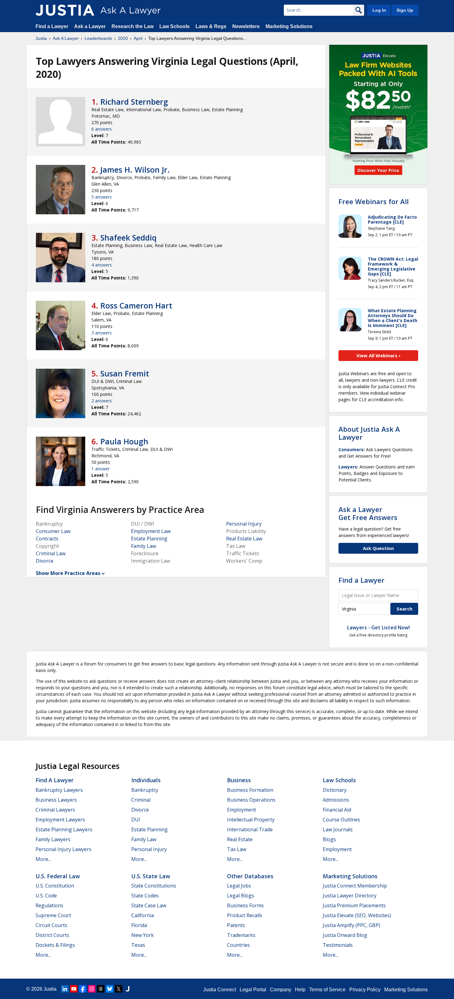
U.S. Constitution (55, 885)
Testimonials (338, 945)
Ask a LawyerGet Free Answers (367, 513)
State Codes (145, 895)
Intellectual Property (251, 819)
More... (43, 859)
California (142, 915)
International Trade (250, 829)
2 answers (101, 401)
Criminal (140, 799)
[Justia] (65, 10)
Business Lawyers (56, 799)
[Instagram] (91, 989)
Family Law (143, 546)
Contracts (47, 538)
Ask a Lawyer (90, 26)
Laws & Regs (210, 26)
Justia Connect (219, 989)
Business (239, 780)
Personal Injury (244, 523)
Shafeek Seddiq (128, 237)
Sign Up (405, 10)
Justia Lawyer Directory (349, 895)
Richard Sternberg (134, 101)
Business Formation (250, 790)
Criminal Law (50, 553)
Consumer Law (53, 531)
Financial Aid (337, 809)
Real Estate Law (244, 538)
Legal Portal (253, 989)
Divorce (44, 560)
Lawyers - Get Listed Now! (378, 627)
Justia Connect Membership (355, 885)
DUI (135, 819)
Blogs (329, 839)
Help (300, 989)
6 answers (101, 129)
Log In (379, 10)
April (138, 38)
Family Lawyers (53, 839)
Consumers (351, 449)
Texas (138, 945)
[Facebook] (82, 989)
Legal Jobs (239, 885)
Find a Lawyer (52, 26)
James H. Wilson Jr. (135, 169)
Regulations (49, 905)
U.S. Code (46, 895)
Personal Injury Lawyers (63, 849)
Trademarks (241, 935)
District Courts (52, 935)
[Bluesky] (109, 989)
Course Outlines (341, 819)
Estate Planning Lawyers (64, 829)
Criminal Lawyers (55, 809)
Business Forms (245, 905)
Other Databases (250, 876)
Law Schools (174, 26)
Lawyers (347, 467)
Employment (241, 809)
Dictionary (335, 790)
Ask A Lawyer (66, 38)
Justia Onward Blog (345, 935)
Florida (139, 925)
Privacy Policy (364, 989)
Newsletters (246, 26)
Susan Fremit (124, 373)
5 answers (101, 197)
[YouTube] (74, 989)
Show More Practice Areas (68, 573)
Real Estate (240, 839)
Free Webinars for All (373, 201)
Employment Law (150, 531)
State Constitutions (153, 885)
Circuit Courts (51, 925)
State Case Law (148, 905)
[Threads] (100, 989)
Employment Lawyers (60, 819)
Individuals (146, 780)
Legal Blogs (240, 895)
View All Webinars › (378, 355)
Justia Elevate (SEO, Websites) (357, 915)
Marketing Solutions (289, 26)
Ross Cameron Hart (136, 305)
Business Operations (251, 799)
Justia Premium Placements (354, 905)
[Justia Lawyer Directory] (127, 989)
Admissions (336, 799)
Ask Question (378, 548)
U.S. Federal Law (58, 876)
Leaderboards (98, 38)
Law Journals (338, 829)
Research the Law (132, 26)
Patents (236, 925)
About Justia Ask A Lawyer (369, 433)
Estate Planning (149, 538)
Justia (41, 38)
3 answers (101, 333)
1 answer (100, 469)
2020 (123, 38)
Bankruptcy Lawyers (59, 790)
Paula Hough (124, 441)
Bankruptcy (144, 790)
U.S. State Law (150, 876)
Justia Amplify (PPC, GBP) (351, 925)
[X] (118, 989)
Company (280, 989)
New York (142, 935)
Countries (238, 945)
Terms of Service (327, 989)
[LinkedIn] (65, 989)
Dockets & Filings (55, 945)
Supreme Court (53, 915)
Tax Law (236, 849)
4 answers (101, 265)
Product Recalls (244, 915)
